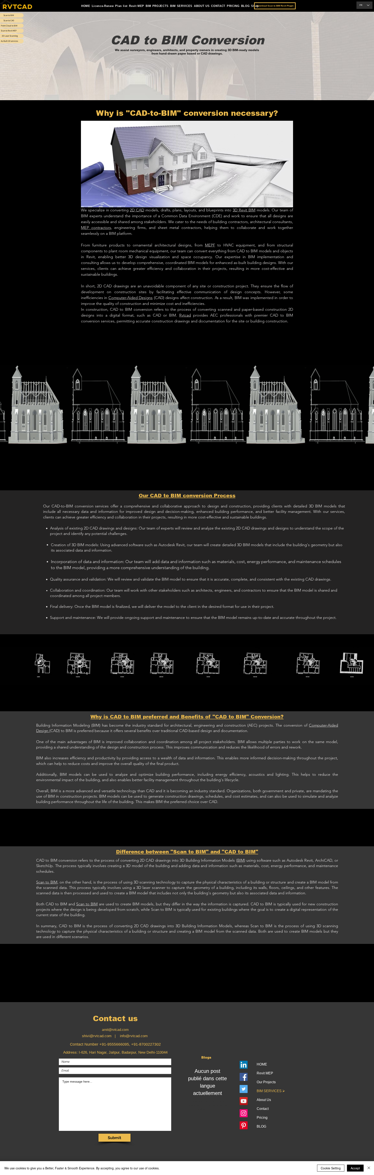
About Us (264, 1100)
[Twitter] (244, 1089)
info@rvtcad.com (134, 1036)
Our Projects (266, 1082)
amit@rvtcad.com (115, 1030)
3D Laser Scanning (10, 35)
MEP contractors (96, 227)
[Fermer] (368, 1168)
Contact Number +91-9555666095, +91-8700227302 (115, 1044)
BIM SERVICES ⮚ (271, 1091)
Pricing (262, 1117)
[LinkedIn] (244, 1065)
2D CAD (137, 210)
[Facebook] (244, 1077)
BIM (240, 860)
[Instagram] (244, 1113)
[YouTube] (244, 1101)
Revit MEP (265, 1073)
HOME (262, 1064)
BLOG (261, 1126)
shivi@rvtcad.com (96, 1036)
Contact (263, 1109)
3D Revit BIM (244, 210)
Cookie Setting (331, 1168)
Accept (355, 1168)
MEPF (210, 245)
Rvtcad (185, 315)
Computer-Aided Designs (130, 297)
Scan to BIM (46, 882)
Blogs (206, 1057)
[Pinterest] (244, 1125)
